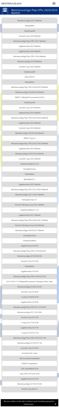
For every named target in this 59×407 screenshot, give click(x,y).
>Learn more (28, 404)
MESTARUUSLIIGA (11, 3)
